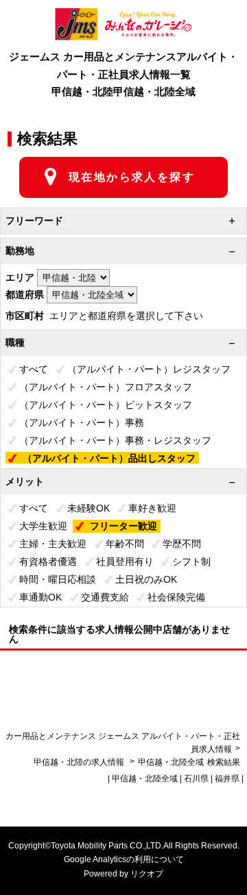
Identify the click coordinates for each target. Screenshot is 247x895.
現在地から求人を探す (132, 177)
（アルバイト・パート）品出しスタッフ (109, 458)
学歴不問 (182, 543)
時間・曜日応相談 (57, 579)
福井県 (227, 778)
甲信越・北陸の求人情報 (80, 762)
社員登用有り (125, 561)
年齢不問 (125, 543)
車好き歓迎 (152, 508)
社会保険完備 (176, 597)
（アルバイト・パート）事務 (81, 422)
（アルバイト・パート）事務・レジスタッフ (115, 440)
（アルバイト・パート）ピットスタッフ (105, 404)
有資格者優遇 (48, 561)
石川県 (196, 778)
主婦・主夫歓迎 (52, 543)
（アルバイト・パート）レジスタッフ (149, 369)
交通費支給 (105, 597)
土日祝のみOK (146, 579)
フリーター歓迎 (123, 525)
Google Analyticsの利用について (124, 859)
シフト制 (191, 561)
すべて (33, 369)
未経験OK (88, 508)
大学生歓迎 (43, 525)
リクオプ (146, 874)
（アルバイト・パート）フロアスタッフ (105, 386)
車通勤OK (40, 597)
